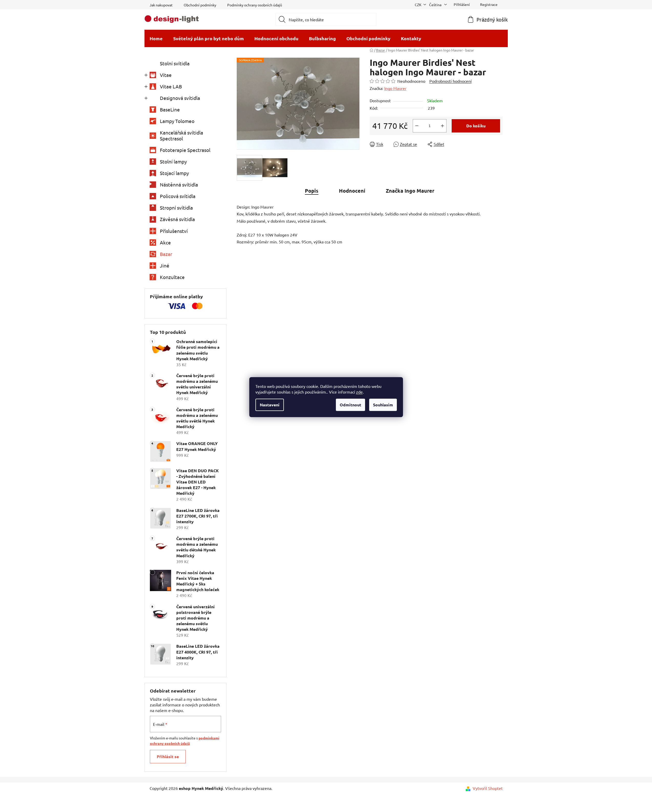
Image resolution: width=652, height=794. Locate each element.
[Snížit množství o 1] (417, 125)
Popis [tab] (311, 190)
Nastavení (270, 404)
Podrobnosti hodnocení (450, 81)
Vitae (166, 75)
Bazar (166, 254)
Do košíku (475, 125)
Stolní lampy (173, 161)
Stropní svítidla (176, 207)
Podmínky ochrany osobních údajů (254, 5)
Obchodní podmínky (200, 5)
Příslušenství (174, 231)
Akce (165, 242)
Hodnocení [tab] (352, 190)
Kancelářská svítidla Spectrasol (181, 135)
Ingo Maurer (395, 88)
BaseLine (170, 109)
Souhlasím (383, 404)
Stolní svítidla (175, 63)
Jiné (164, 265)
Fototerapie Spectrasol (185, 150)
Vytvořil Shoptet (488, 788)
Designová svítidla (180, 98)
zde (359, 391)
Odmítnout (350, 404)
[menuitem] (156, 38)
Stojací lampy (174, 173)
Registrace (489, 4)
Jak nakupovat (161, 5)
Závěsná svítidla (177, 219)
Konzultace (172, 277)
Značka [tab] (410, 190)
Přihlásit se (168, 756)
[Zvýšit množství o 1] (442, 125)
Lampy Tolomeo (177, 121)
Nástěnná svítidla (179, 184)
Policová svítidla (177, 196)
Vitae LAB (171, 86)
